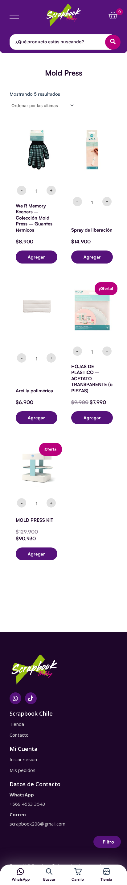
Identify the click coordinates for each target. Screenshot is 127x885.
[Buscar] (49, 871)
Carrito (78, 879)
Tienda (106, 879)
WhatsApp (21, 879)
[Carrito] (78, 871)
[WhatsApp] (20, 871)
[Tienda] (106, 871)
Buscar (49, 879)
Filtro (108, 842)
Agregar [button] (36, 256)
